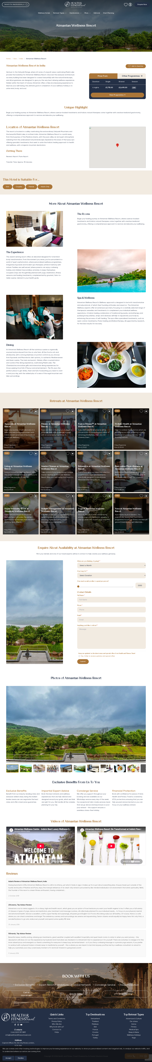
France (95, 1029)
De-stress (134, 1021)
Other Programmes (132, 76)
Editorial (97, 13)
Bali (95, 1027)
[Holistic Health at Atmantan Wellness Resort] (131, 429)
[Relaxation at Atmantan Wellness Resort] (94, 471)
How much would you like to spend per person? (93, 581)
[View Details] (36, 411)
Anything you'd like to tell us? (87, 625)
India (21, 59)
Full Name (81, 595)
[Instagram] (18, 1025)
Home (8, 59)
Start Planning (108, 13)
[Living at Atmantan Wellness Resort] (20, 471)
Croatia (95, 1032)
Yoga (134, 1038)
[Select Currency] (130, 3)
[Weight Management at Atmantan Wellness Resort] (57, 514)
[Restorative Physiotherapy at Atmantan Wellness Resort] (131, 471)
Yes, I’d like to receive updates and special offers (97, 656)
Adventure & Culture (134, 1019)
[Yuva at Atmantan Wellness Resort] (131, 514)
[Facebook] (15, 1025)
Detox (133, 1024)
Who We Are (57, 1024)
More (86, 13)
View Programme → (117, 95)
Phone (79, 605)
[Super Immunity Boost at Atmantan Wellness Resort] (20, 514)
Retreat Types (58, 13)
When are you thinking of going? (88, 561)
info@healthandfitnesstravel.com (18, 1035)
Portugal (95, 1035)
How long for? (82, 571)
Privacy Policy (57, 1021)
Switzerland (95, 1019)
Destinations (74, 13)
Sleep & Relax (134, 1032)
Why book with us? (57, 1027)
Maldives (95, 1024)
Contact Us (56, 1029)
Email (79, 615)
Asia (15, 59)
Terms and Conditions (56, 1019)
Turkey (95, 1038)
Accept (8, 1058)
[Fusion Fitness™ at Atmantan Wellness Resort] (94, 429)
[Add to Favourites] (31, 411)
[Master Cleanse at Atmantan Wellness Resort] (57, 471)
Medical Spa (133, 1029)
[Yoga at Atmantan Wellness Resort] (94, 514)
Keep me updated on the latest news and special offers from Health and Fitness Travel (106, 653)
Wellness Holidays (134, 1035)
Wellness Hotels (44, 13)
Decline (21, 1058)
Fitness (133, 1027)
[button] (142, 4)
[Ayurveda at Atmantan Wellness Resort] (20, 429)
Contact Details (84, 592)
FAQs (57, 1032)
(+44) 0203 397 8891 (18, 1032)
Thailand (95, 1021)
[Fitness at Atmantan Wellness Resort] (57, 429)
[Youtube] (21, 1025)
